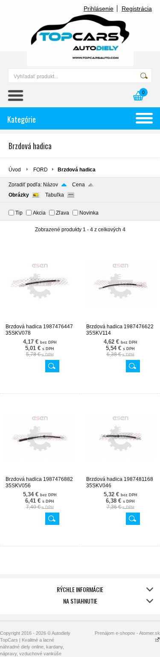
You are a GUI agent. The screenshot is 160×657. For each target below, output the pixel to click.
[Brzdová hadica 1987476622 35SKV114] (120, 320)
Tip (19, 213)
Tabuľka (54, 195)
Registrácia (137, 8)
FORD (40, 170)
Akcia (39, 213)
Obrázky (19, 195)
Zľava (62, 213)
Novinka (89, 213)
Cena (78, 185)
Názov (50, 185)
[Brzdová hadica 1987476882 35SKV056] (40, 472)
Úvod (15, 170)
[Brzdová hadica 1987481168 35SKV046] (120, 472)
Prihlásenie (98, 8)
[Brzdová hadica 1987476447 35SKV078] (40, 320)
